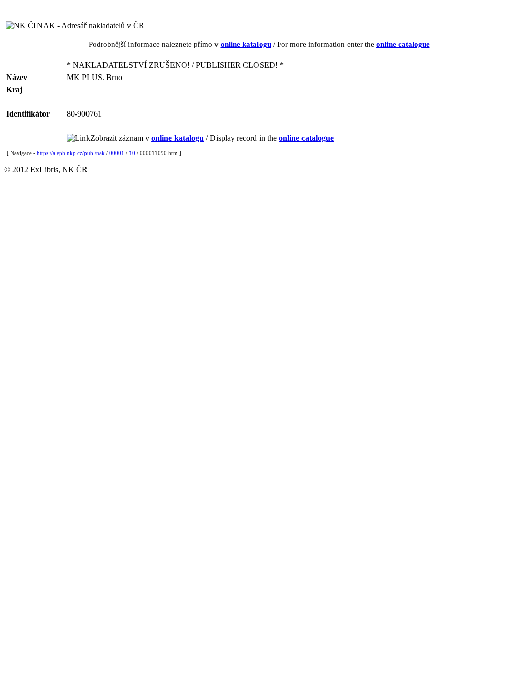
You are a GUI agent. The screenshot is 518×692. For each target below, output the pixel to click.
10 (132, 153)
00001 (116, 153)
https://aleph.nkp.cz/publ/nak (71, 153)
